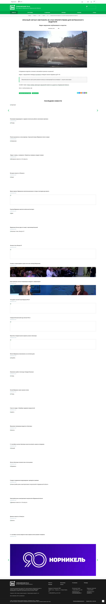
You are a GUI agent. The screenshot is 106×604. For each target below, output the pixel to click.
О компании (47, 12)
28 (47, 15)
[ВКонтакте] (79, 93)
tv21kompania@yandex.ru (76, 592)
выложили (38, 74)
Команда (64, 12)
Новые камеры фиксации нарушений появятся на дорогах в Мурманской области (48, 85)
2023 (39, 15)
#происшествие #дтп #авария (25, 93)
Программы (30, 12)
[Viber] (84, 93)
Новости (14, 12)
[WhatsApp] (86, 93)
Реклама (79, 12)
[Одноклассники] (81, 93)
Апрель (44, 15)
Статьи (94, 12)
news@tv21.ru (89, 592)
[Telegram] (83, 93)
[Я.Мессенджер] (77, 93)
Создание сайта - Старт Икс (91, 601)
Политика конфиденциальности (78, 601)
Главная (29, 15)
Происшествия (35, 93)
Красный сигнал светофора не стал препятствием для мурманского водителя (64, 15)
